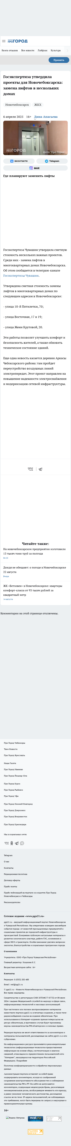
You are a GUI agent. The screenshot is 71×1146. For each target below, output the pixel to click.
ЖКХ (37, 105)
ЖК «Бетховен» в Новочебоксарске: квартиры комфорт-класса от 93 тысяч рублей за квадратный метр (32, 592)
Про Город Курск (12, 783)
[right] (67, 50)
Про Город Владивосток (15, 816)
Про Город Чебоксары (14, 743)
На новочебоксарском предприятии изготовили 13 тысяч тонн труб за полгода (34, 553)
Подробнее (21, 1060)
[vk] (31, 469)
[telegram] (41, 469)
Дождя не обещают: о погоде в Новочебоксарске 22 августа (34, 572)
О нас (6, 861)
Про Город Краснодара (15, 824)
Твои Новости (10, 749)
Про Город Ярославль (14, 755)
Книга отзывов (10, 50)
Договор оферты (12, 880)
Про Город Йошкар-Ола (15, 775)
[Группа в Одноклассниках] (11, 843)
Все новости (27, 50)
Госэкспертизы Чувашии (21, 276)
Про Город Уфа (11, 796)
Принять (59, 60)
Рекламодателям (12, 902)
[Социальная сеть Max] (35, 168)
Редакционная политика (15, 874)
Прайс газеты (10, 886)
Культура (56, 50)
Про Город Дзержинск (14, 810)
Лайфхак (42, 50)
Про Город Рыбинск (13, 790)
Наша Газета (10, 763)
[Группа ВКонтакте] (19, 161)
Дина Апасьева (46, 117)
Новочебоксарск (17, 105)
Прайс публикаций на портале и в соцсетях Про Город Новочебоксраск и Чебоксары (30, 894)
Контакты (8, 868)
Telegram (8, 855)
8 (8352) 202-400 (21, 979)
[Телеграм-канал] (52, 161)
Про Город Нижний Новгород (18, 804)
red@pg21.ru (17, 984)
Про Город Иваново (13, 769)
